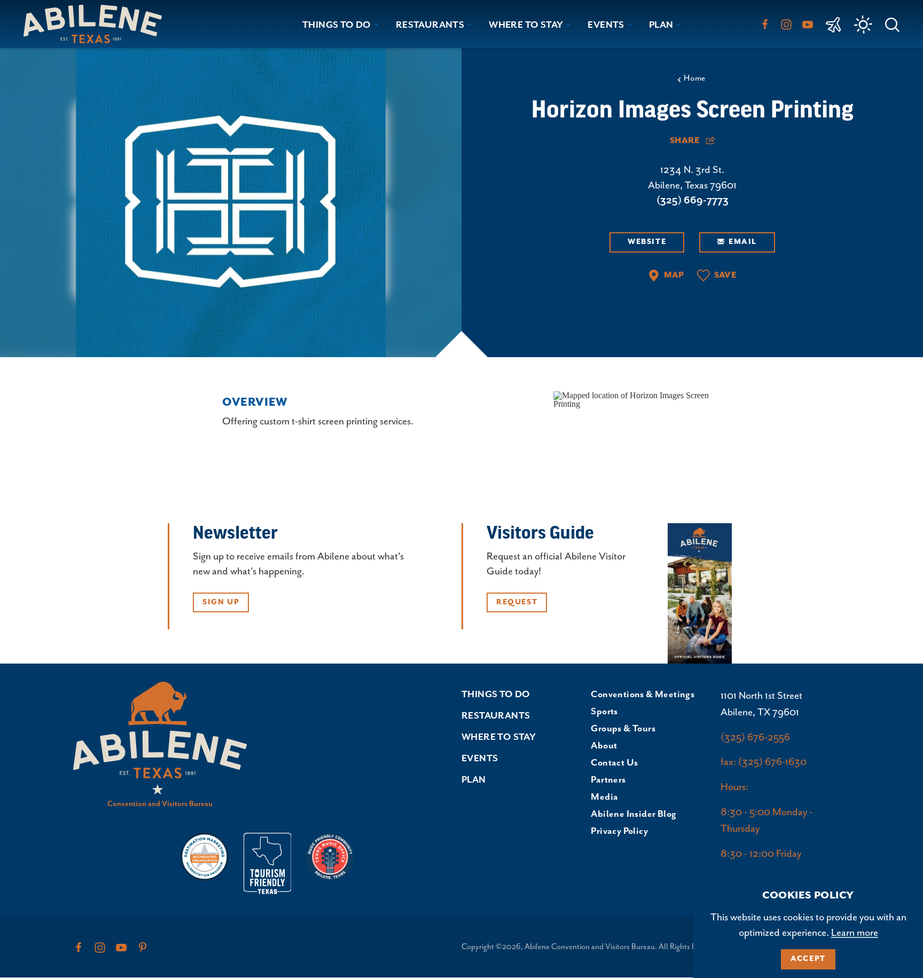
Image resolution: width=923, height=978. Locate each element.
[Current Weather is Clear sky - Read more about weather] (863, 24)
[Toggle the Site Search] (892, 23)
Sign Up (220, 602)
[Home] (97, 24)
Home (695, 78)
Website (647, 242)
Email (743, 242)
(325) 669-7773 (692, 200)
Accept (808, 959)
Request (516, 602)
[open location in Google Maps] (645, 399)
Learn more (854, 933)
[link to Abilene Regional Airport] (833, 24)
